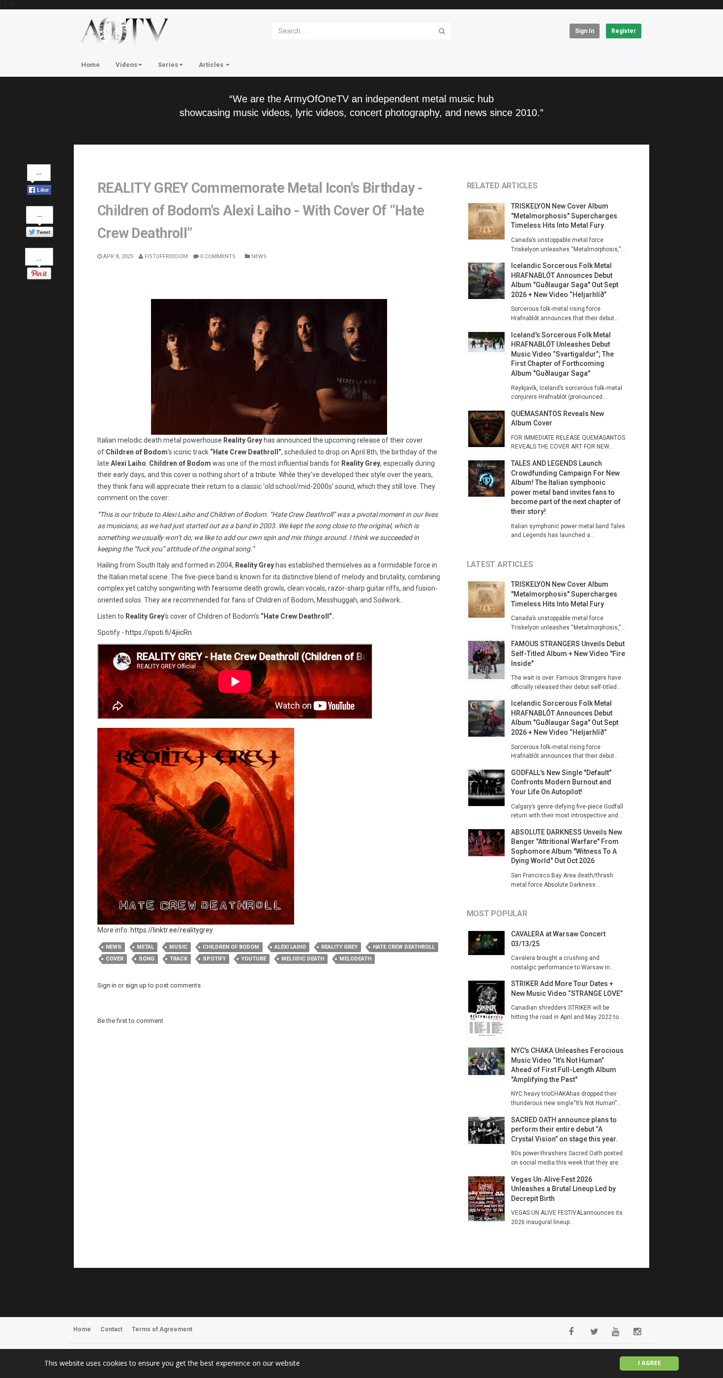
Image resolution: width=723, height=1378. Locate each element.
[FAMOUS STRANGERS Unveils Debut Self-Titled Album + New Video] (489, 660)
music (178, 947)
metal (145, 947)
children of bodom (231, 947)
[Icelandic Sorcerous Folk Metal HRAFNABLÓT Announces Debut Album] (489, 280)
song (146, 959)
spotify (214, 959)
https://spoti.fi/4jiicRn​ (158, 632)
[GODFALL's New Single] (489, 788)
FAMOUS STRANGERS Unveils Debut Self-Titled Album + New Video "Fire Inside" (568, 653)
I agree (649, 1363)
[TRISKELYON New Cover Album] (489, 221)
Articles (212, 64)
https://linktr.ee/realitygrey (171, 930)
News (258, 256)
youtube (253, 959)
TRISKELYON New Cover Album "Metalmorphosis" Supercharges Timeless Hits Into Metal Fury (564, 215)
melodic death (302, 959)
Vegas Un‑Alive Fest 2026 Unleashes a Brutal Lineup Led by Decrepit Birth (563, 1188)
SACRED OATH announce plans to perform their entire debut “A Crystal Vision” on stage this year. (564, 1129)
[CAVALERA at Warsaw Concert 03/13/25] (489, 943)
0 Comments (217, 256)
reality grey (339, 947)
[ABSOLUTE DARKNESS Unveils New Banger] (489, 843)
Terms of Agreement (162, 1329)
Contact (111, 1329)
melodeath (355, 959)
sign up (136, 985)
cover (114, 959)
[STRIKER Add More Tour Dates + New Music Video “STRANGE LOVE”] (489, 1009)
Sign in (584, 31)
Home (90, 64)
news (113, 947)
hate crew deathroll (404, 947)
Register (623, 31)
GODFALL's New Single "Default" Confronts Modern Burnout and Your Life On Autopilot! (561, 782)
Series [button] (168, 64)
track (178, 959)
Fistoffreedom (165, 256)
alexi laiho (290, 947)
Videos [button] (126, 64)
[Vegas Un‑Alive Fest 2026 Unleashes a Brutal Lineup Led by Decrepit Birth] (489, 1199)
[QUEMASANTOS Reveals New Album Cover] (489, 429)
